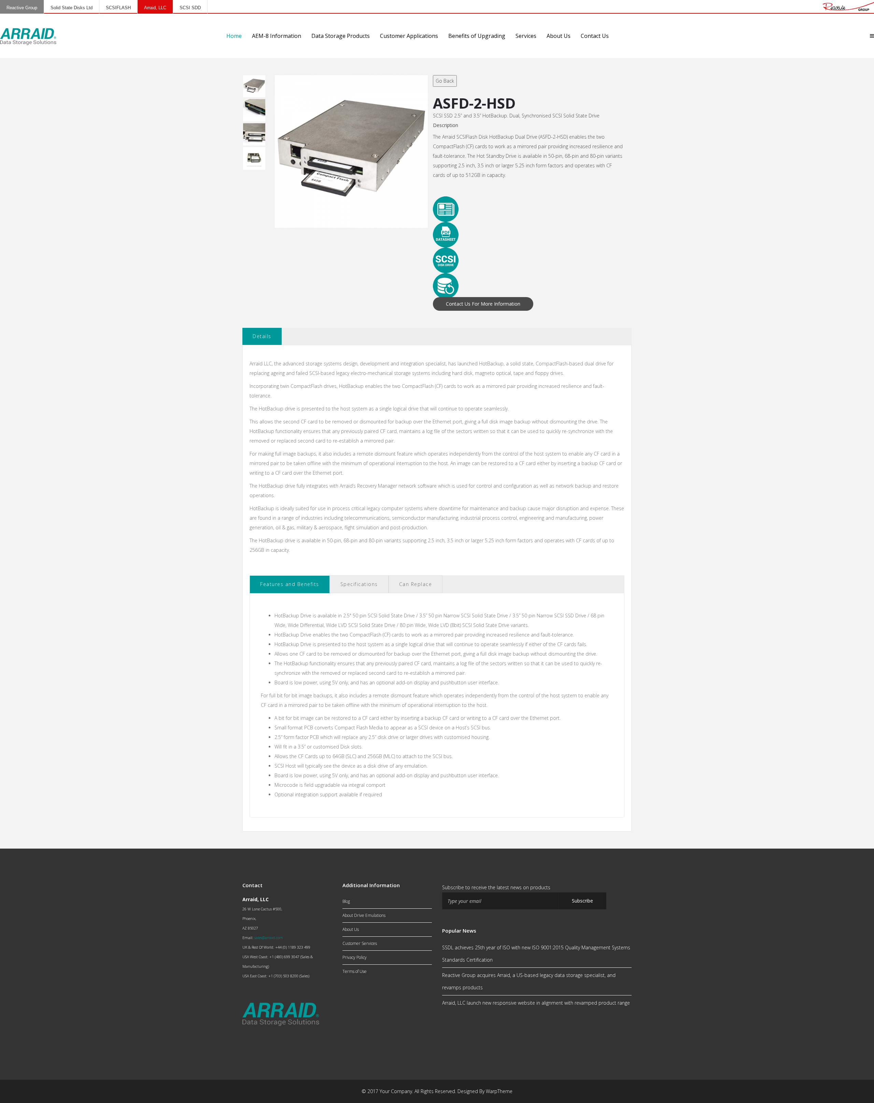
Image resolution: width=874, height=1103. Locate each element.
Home (234, 36)
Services (526, 36)
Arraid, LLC (155, 7)
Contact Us (595, 36)
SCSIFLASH (118, 7)
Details (262, 336)
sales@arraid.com (268, 937)
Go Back (445, 81)
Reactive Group (21, 7)
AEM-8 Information (276, 36)
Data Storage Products (340, 36)
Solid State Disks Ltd (72, 7)
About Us (558, 36)
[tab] (290, 584)
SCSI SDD (190, 7)
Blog (346, 901)
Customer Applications (409, 36)
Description (445, 125)
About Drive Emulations (363, 915)
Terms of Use (354, 971)
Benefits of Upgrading (476, 36)
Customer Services (359, 943)
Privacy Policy (354, 957)
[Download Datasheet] (528, 235)
